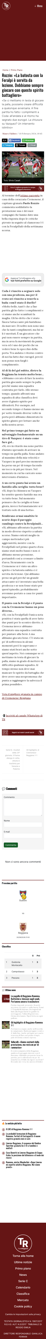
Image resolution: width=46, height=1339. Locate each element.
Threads (22, 145)
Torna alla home (23, 1256)
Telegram (9, 145)
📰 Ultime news (9, 990)
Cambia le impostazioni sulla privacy (23, 1314)
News (23, 1274)
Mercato (23, 1300)
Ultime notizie (23, 1262)
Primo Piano (16, 70)
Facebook (16, 140)
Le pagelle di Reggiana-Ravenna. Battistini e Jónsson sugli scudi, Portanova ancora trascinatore (25, 998)
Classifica (6, 946)
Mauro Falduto (9, 133)
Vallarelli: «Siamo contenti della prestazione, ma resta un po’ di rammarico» (25, 1044)
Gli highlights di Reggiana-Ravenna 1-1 (27, 1024)
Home (5, 70)
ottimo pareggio (30, 195)
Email (33, 145)
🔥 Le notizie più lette (12, 1123)
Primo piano (23, 1268)
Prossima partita (9, 883)
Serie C (23, 1281)
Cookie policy (23, 1306)
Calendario (23, 1287)
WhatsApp (29, 140)
